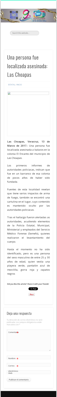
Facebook (22, 40)
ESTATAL (11, 84)
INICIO (19, 84)
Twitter (28, 40)
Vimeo (34, 40)
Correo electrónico (13, 368)
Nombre (13, 359)
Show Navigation (46, 26)
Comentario (13, 332)
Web (10, 373)
